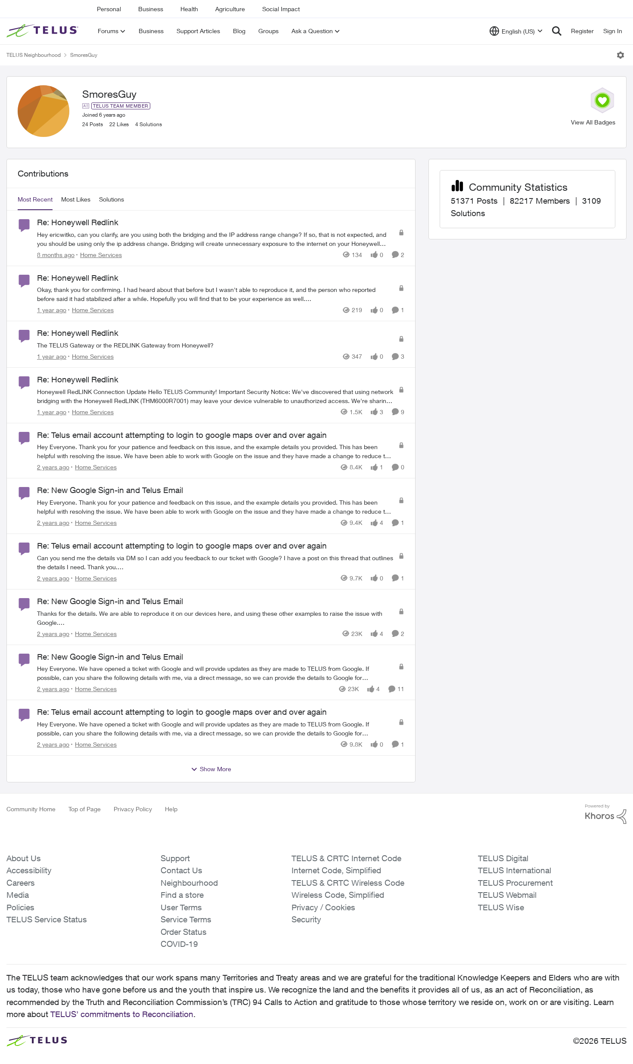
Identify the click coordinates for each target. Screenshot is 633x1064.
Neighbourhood (189, 882)
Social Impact (281, 8)
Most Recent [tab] (35, 199)
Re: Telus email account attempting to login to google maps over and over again (182, 435)
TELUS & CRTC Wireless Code (348, 882)
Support (175, 858)
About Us (23, 858)
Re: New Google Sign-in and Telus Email (110, 490)
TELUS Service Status (46, 919)
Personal (109, 8)
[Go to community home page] (43, 31)
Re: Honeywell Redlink (77, 222)
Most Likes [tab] (75, 199)
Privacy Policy (133, 809)
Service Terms (186, 919)
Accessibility (29, 870)
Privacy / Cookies (323, 907)
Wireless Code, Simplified (338, 895)
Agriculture (230, 8)
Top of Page (84, 809)
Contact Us (181, 870)
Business (150, 8)
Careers (20, 882)
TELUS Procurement (515, 882)
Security (306, 919)
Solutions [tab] (111, 199)
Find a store (182, 895)
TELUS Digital (503, 858)
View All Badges (593, 122)
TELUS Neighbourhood (33, 55)
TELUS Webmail (507, 895)
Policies (20, 907)
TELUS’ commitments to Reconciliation (121, 1014)
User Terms (181, 907)
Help (171, 809)
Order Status (184, 932)
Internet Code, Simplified (336, 870)
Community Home (31, 809)
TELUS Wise (501, 907)
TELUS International (514, 870)
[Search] (557, 31)
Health (189, 8)
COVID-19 (179, 944)
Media (17, 895)
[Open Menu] (620, 55)
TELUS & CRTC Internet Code (346, 858)
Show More (215, 768)
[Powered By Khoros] (606, 814)
